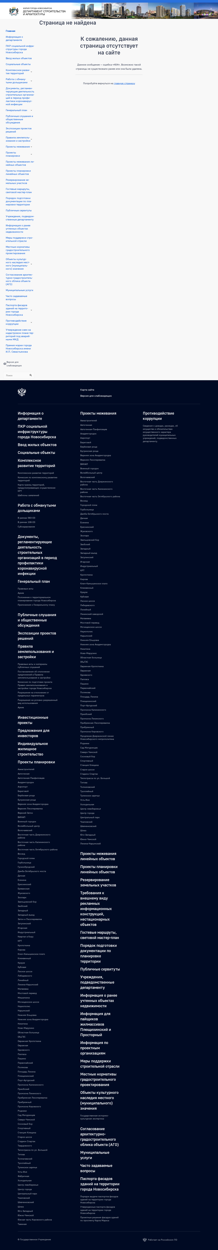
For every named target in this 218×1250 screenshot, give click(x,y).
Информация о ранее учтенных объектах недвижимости (18, 228)
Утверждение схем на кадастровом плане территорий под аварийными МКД (20, 334)
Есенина (22, 880)
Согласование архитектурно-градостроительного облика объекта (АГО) (19, 279)
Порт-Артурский (26, 1080)
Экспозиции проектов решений (19, 130)
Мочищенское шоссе (28, 1002)
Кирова (21, 949)
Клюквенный (24, 958)
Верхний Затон (25, 812)
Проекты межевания (18, 146)
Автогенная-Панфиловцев (31, 778)
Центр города (25, 1189)
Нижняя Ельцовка (27, 1015)
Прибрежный (24, 1102)
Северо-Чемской (26, 1119)
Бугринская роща (27, 799)
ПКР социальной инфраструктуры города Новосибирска (20, 49)
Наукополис (24, 1006)
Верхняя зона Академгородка (33, 804)
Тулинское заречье (27, 1167)
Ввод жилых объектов (19, 58)
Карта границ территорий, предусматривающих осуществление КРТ (36, 487)
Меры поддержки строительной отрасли (19, 239)
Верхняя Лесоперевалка (30, 808)
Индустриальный (26, 932)
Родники (22, 1110)
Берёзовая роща (26, 795)
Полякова (23, 1067)
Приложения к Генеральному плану (36, 604)
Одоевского (24, 1049)
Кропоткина (24, 945)
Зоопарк (22, 897)
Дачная (21, 875)
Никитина (23, 1023)
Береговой (23, 791)
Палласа (22, 1054)
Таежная (22, 1224)
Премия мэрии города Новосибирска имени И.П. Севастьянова (19, 348)
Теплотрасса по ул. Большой (32, 1150)
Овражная (23, 1045)
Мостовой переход (27, 993)
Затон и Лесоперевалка (30, 919)
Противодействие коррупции (16, 322)
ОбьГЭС (22, 1036)
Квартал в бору (25, 936)
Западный (23, 910)
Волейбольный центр (29, 826)
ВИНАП (21, 817)
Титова (21, 1154)
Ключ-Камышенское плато (31, 954)
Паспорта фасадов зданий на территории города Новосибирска (17, 310)
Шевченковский (26, 1202)
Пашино (22, 1058)
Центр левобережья (28, 1184)
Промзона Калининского (31, 1084)
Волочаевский (25, 830)
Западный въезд (26, 914)
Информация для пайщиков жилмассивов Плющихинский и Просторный (95, 1024)
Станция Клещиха (27, 1132)
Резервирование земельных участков (17, 181)
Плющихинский (26, 1076)
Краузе (21, 962)
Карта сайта (87, 389)
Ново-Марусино (26, 1028)
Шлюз (21, 1206)
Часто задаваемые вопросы (16, 297)
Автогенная (24, 773)
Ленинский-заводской (91, 614)
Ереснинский (24, 884)
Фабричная (23, 1176)
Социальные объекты (18, 64)
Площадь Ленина (26, 1071)
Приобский (23, 1089)
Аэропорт (23, 786)
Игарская (22, 928)
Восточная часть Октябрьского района (37, 849)
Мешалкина (24, 997)
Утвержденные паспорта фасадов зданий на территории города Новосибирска (97, 1209)
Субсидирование (26, 526)
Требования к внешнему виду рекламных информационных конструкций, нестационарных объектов (96, 908)
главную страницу (124, 83)
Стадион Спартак (26, 1141)
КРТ (20, 940)
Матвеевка (23, 988)
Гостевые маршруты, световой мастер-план (19, 190)
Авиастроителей (26, 769)
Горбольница (24, 862)
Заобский (22, 906)
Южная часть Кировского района (35, 1219)
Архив (21, 593)
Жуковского (24, 893)
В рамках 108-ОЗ (26, 522)
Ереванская (24, 888)
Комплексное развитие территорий (18, 71)
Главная (10, 30)
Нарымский (24, 1010)
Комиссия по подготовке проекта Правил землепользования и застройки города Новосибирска (35, 685)
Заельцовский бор (27, 901)
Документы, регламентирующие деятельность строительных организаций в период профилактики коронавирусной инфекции (20, 96)
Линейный (23, 980)
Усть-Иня (22, 1171)
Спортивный (24, 1128)
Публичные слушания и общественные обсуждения (19, 119)
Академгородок (26, 782)
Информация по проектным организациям (94, 1047)
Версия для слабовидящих (96, 395)
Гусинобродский (26, 866)
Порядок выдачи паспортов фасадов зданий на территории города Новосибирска (99, 1199)
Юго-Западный (25, 1211)
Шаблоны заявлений (28, 495)
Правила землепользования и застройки (18, 139)
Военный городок (27, 821)
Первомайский (25, 1062)
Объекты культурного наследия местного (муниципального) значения (18, 263)
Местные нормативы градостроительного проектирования (18, 250)
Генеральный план (16, 110)
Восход (21, 853)
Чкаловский (24, 1197)
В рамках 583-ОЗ (26, 517)
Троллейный (24, 1163)
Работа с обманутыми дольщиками (16, 81)
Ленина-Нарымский (28, 984)
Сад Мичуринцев (26, 1115)
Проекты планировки (13, 154)
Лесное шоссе (25, 971)
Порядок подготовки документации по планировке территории (19, 201)
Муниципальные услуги (19, 290)
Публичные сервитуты (19, 210)
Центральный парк (27, 1193)
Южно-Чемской (26, 1215)
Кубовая (22, 967)
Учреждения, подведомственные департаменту (20, 218)
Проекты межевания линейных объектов (20, 163)
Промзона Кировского (29, 1106)
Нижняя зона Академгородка (33, 1019)
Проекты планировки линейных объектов (18, 172)
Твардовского (25, 1145)
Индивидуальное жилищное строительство (33, 748)
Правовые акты (25, 588)
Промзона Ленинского (29, 1093)
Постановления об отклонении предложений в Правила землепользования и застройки (34, 674)
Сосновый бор (25, 1123)
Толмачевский (25, 1158)
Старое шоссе (25, 1137)
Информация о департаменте (14, 38)
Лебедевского (25, 975)
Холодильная (25, 1180)
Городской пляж (26, 858)
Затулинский (24, 923)
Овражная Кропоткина (29, 1041)
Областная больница (28, 1032)
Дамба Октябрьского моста (32, 871)
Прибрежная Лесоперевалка (32, 1097)
